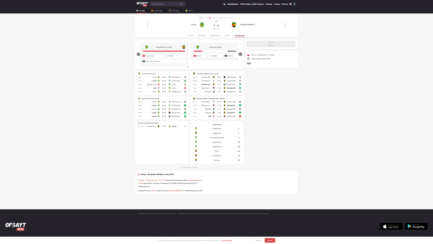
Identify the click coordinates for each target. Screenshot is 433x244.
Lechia (193, 24)
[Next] (234, 54)
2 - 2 (219, 81)
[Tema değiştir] (225, 3)
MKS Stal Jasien (177, 113)
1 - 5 (164, 126)
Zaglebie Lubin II (177, 92)
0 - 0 (164, 77)
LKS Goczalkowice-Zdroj (180, 81)
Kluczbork (208, 92)
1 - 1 (219, 92)
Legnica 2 (208, 113)
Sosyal (277, 4)
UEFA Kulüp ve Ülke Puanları (252, 4)
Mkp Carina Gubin (177, 77)
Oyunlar (269, 4)
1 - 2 (219, 88)
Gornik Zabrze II (207, 81)
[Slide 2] (189, 67)
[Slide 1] (187, 67)
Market (285, 4)
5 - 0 (164, 81)
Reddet (258, 240)
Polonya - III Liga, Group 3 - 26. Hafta (222, 18)
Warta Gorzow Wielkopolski (210, 88)
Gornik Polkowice (232, 84)
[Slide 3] (191, 67)
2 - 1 (164, 88)
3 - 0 (164, 113)
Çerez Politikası (227, 240)
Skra (154, 88)
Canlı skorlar (142, 214)
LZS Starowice (231, 77)
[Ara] (182, 4)
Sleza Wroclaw (151, 84)
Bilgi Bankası (233, 4)
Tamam (270, 240)
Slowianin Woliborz (247, 24)
